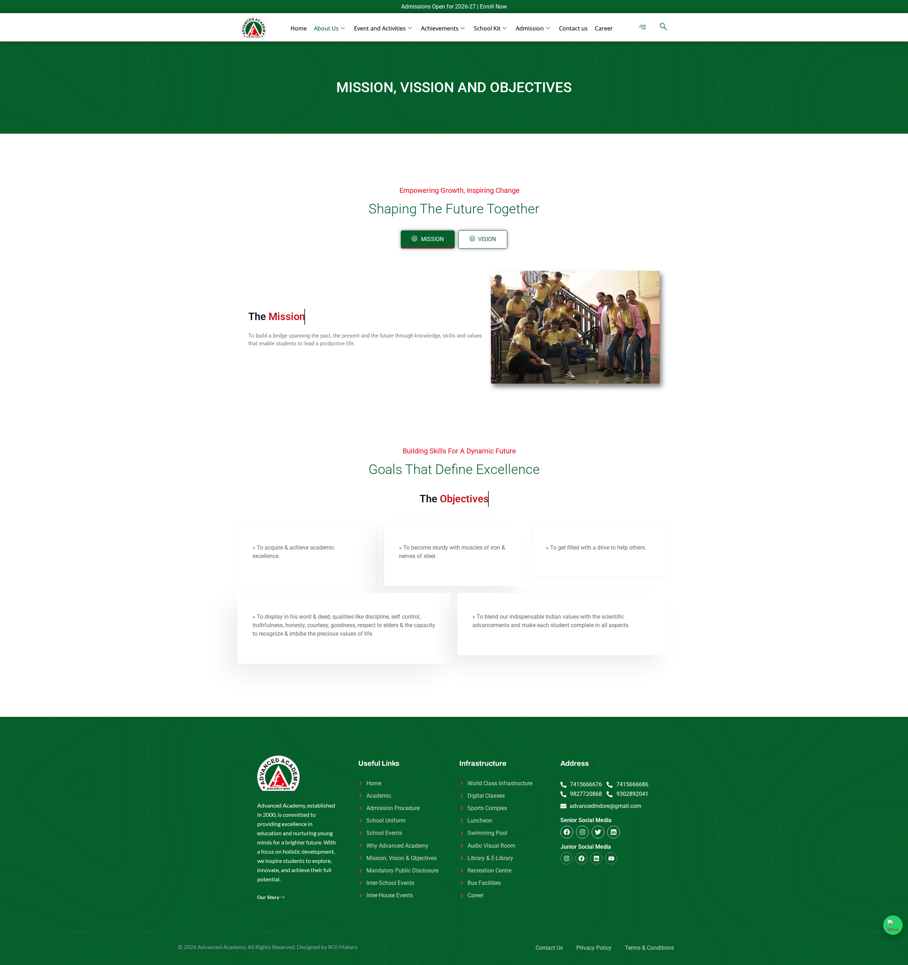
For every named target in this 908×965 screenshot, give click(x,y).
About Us (326, 28)
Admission (530, 28)
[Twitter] (598, 832)
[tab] (428, 239)
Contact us (573, 28)
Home (298, 28)
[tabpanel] (454, 327)
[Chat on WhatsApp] (893, 925)
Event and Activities (380, 28)
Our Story (268, 897)
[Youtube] (611, 858)
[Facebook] (566, 832)
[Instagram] (582, 832)
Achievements (440, 28)
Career (604, 28)
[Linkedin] (613, 832)
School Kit (487, 28)
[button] (642, 27)
